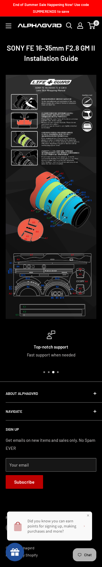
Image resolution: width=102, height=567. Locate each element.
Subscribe (24, 481)
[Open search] (69, 25)
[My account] (80, 25)
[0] (91, 25)
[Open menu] (8, 26)
